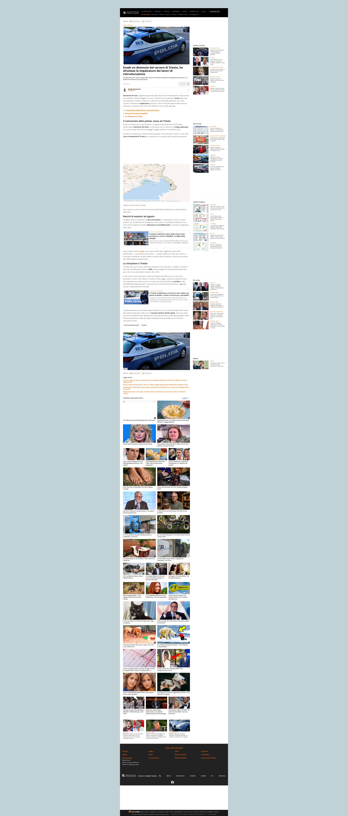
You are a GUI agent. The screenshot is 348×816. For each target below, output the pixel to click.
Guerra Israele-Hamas (208, 758)
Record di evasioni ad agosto (136, 113)
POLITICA (166, 11)
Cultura (124, 754)
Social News (205, 754)
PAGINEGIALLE (153, 811)
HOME (124, 25)
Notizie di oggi (127, 758)
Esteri (177, 751)
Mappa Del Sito (180, 776)
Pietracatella (154, 14)
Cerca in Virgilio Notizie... (148, 776)
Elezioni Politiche (180, 758)
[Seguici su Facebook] (172, 783)
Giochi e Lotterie (180, 754)
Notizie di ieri (126, 760)
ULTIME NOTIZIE (147, 11)
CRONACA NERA (150, 732)
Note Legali (140, 814)
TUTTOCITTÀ (186, 811)
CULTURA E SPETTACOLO (216, 67)
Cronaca (125, 751)
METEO (212, 361)
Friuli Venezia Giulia (131, 325)
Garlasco (162, 14)
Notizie (131, 775)
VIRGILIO (147, 811)
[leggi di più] (188, 89)
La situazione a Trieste (134, 116)
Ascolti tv (174, 14)
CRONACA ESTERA (215, 48)
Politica (151, 751)
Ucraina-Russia (154, 758)
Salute (151, 754)
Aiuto (167, 814)
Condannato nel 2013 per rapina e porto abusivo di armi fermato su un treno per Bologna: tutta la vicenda (156, 388)
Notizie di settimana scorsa (130, 764)
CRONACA (158, 11)
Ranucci (168, 14)
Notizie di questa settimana (130, 762)
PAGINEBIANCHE (178, 811)
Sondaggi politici (194, 14)
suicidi (141, 251)
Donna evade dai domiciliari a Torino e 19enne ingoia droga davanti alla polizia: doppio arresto (155, 385)
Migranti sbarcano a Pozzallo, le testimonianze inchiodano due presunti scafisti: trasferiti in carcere (154, 393)
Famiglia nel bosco (183, 14)
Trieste (143, 325)
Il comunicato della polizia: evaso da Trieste (142, 110)
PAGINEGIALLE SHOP (163, 811)
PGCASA (171, 811)
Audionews (213, 11)
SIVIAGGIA (196, 811)
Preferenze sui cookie (160, 814)
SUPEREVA (216, 811)
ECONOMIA (175, 11)
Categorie (192, 776)
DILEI (191, 811)
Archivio (203, 776)
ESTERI (185, 11)
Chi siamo (134, 814)
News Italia (222, 776)
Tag (212, 776)
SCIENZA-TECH (194, 11)
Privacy (145, 814)
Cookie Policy (151, 814)
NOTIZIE (133, 12)
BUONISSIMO (209, 811)
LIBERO (142, 811)
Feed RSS (168, 776)
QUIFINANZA (202, 811)
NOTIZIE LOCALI (173, 732)
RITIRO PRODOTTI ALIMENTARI (218, 136)
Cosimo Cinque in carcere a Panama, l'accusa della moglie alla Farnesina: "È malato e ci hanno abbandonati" (155, 381)
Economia (204, 751)
